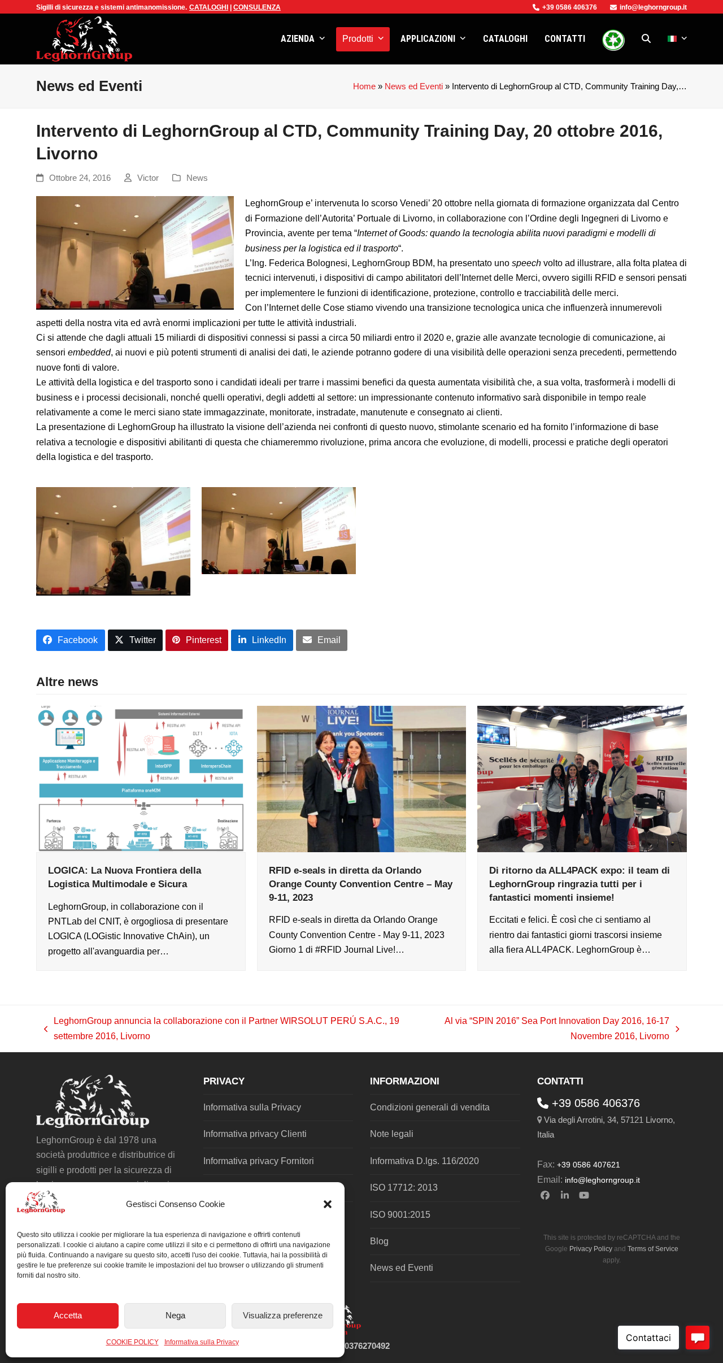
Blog (379, 1241)
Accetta (68, 1315)
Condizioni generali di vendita (430, 1107)
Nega (175, 1315)
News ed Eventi (414, 86)
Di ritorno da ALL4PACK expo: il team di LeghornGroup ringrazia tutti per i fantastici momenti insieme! (579, 883)
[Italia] (677, 39)
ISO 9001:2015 (400, 1214)
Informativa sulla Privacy (201, 1342)
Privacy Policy (590, 1249)
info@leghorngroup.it (653, 7)
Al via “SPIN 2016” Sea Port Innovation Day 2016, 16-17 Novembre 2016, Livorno (541, 1030)
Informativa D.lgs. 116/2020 (424, 1161)
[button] (327, 1204)
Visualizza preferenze (283, 1315)
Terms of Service (653, 1249)
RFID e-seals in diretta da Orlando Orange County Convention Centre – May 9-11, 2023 (360, 883)
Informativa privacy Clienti (255, 1134)
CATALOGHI (208, 7)
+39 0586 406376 (569, 7)
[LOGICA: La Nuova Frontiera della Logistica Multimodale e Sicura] (141, 778)
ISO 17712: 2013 (404, 1187)
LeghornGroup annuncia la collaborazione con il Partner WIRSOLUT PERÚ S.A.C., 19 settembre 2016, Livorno (222, 1030)
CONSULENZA (257, 7)
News (197, 178)
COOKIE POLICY (132, 1342)
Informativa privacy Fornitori (258, 1161)
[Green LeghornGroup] (613, 39)
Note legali (391, 1134)
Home (364, 86)
